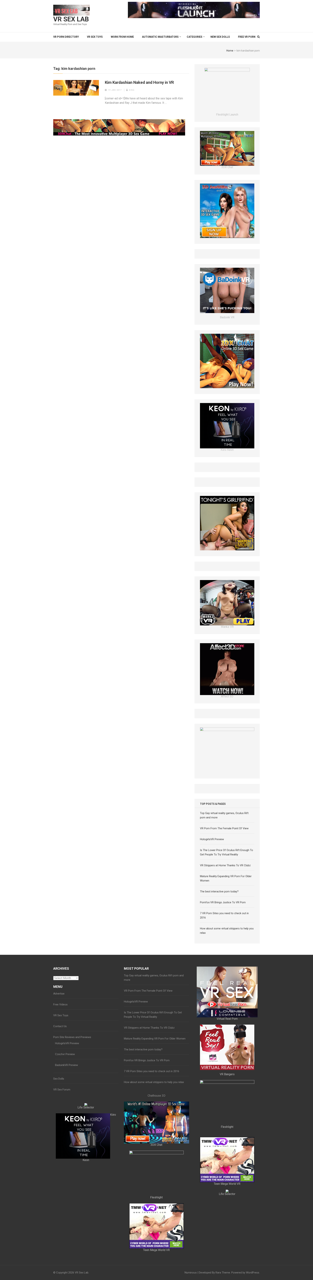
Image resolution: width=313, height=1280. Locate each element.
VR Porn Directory (66, 36)
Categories (194, 36)
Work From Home (122, 36)
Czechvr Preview (65, 1117)
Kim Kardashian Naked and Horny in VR (139, 82)
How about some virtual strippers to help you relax (154, 1145)
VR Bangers (227, 1137)
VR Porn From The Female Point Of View (224, 891)
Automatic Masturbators (160, 36)
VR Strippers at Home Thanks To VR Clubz (225, 928)
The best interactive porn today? (219, 955)
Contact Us (60, 1089)
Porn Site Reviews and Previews (72, 1100)
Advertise (58, 1057)
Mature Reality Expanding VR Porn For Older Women (154, 1102)
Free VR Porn (246, 36)
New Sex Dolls (220, 36)
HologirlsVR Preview (212, 902)
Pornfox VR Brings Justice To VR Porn (223, 965)
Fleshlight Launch (227, 519)
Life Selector (86, 1171)
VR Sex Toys (95, 36)
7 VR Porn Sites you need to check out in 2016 (151, 1134)
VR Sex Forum (61, 1153)
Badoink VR (227, 323)
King (131, 90)
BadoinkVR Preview (66, 1128)
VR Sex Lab (71, 19)
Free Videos (60, 1068)
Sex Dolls (58, 1142)
